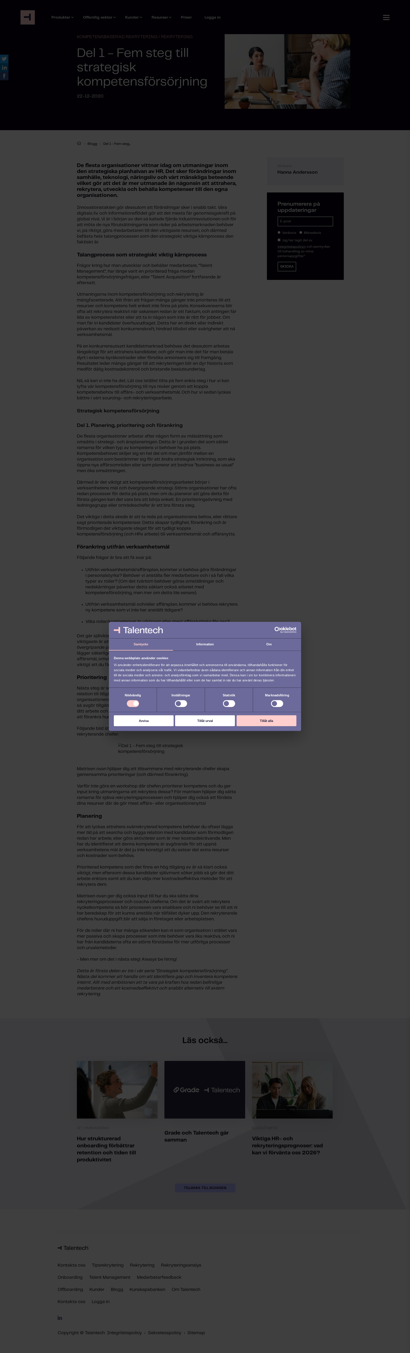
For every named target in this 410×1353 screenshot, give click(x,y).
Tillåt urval (205, 720)
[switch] (181, 703)
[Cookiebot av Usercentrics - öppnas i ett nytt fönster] (277, 630)
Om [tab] (269, 644)
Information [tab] (205, 644)
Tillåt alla (266, 720)
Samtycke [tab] (141, 644)
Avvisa (144, 720)
